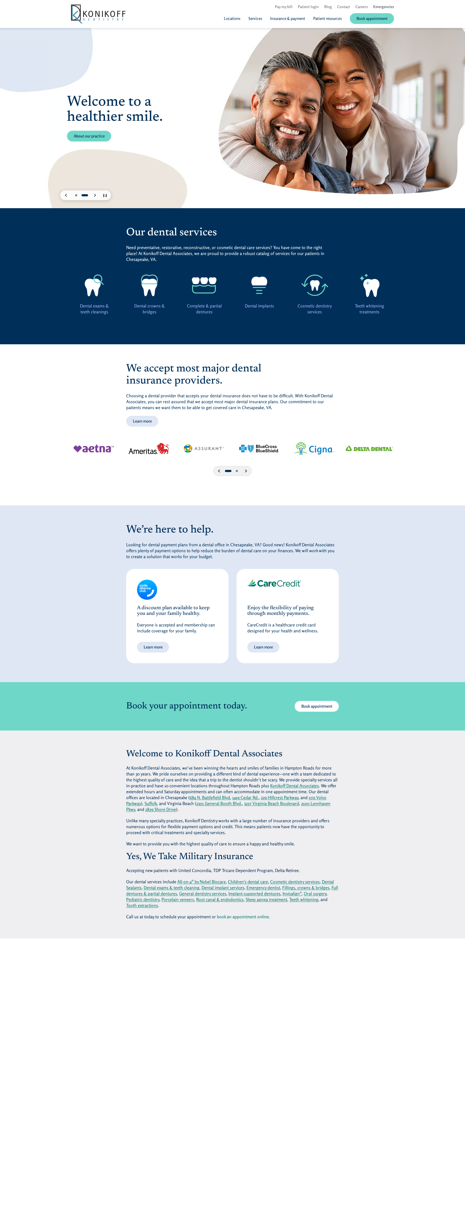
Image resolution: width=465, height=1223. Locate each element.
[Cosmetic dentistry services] (314, 285)
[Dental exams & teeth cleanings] (94, 285)
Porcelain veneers (177, 899)
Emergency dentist (263, 887)
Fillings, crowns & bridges (305, 887)
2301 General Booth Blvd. (219, 803)
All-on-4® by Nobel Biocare (201, 881)
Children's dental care (248, 881)
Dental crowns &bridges (149, 308)
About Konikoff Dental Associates (101, 136)
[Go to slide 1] (76, 195)
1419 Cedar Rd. (245, 797)
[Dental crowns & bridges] (149, 285)
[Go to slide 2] (85, 195)
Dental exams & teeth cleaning (171, 887)
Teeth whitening (303, 899)
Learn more (142, 421)
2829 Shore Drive (160, 809)
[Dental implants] (259, 285)
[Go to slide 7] (237, 471)
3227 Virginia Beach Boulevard (271, 803)
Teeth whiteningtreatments (369, 308)
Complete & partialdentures (204, 308)
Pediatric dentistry (142, 899)
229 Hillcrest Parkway (279, 797)
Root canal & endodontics (220, 899)
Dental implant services (223, 887)
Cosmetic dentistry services (295, 881)
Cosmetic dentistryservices (314, 308)
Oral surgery (315, 893)
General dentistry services (202, 893)
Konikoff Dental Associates (294, 785)
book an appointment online (243, 916)
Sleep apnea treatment (266, 899)
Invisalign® (292, 893)
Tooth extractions (142, 905)
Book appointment (316, 706)
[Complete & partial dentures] (204, 285)
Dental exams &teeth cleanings (94, 308)
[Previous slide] (66, 195)
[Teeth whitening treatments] (369, 285)
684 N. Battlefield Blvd (210, 797)
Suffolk (151, 803)
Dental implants (259, 306)
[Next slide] (94, 195)
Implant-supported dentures (254, 893)
